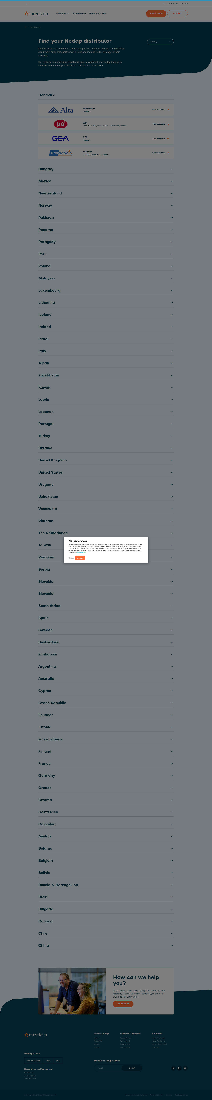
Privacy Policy (81, 552)
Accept (80, 558)
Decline (71, 558)
